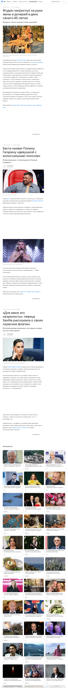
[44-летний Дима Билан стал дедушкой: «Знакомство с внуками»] (13, 653)
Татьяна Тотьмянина (37, 62)
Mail (2, 687)
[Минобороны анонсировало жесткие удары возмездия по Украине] (13, 632)
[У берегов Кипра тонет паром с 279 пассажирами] (34, 567)
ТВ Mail (18, 144)
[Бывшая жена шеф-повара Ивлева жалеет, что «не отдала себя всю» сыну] (55, 674)
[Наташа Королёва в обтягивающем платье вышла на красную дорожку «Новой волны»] (13, 546)
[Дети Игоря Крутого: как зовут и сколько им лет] (13, 610)
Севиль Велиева (16, 367)
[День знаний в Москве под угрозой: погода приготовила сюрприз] (34, 546)
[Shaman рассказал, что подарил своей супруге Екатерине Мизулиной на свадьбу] (55, 632)
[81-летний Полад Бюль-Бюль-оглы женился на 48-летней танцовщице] (55, 546)
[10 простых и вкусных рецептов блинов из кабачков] (13, 567)
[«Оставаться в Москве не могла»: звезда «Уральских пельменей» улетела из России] (34, 610)
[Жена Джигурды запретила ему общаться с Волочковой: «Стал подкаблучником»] (55, 589)
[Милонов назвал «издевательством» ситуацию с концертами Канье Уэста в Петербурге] (55, 482)
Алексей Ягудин (21, 60)
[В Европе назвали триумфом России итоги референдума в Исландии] (34, 674)
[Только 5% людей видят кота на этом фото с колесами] (13, 524)
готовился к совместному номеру (29, 291)
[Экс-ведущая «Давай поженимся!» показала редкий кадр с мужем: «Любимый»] (34, 503)
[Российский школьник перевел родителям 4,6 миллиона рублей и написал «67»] (34, 589)
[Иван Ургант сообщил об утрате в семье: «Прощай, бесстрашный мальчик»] (13, 482)
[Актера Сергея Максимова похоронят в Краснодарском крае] (13, 674)
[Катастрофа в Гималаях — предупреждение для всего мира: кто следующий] (34, 460)
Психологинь (15, 105)
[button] (23, 181)
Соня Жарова (10, 165)
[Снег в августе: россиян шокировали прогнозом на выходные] (55, 567)
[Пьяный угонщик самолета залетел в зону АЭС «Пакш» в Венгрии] (13, 503)
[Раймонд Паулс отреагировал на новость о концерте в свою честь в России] (13, 460)
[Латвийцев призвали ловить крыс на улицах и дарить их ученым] (34, 524)
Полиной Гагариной (37, 201)
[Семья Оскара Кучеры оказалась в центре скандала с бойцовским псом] (34, 632)
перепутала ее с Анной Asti (20, 427)
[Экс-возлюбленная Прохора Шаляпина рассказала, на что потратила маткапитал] (34, 482)
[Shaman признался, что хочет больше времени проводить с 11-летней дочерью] (55, 460)
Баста (8, 198)
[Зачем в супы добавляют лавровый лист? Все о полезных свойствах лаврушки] (55, 610)
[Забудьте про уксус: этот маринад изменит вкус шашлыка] (55, 524)
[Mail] (2, 1)
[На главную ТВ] (4, 1)
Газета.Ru (17, 7)
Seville (9, 367)
